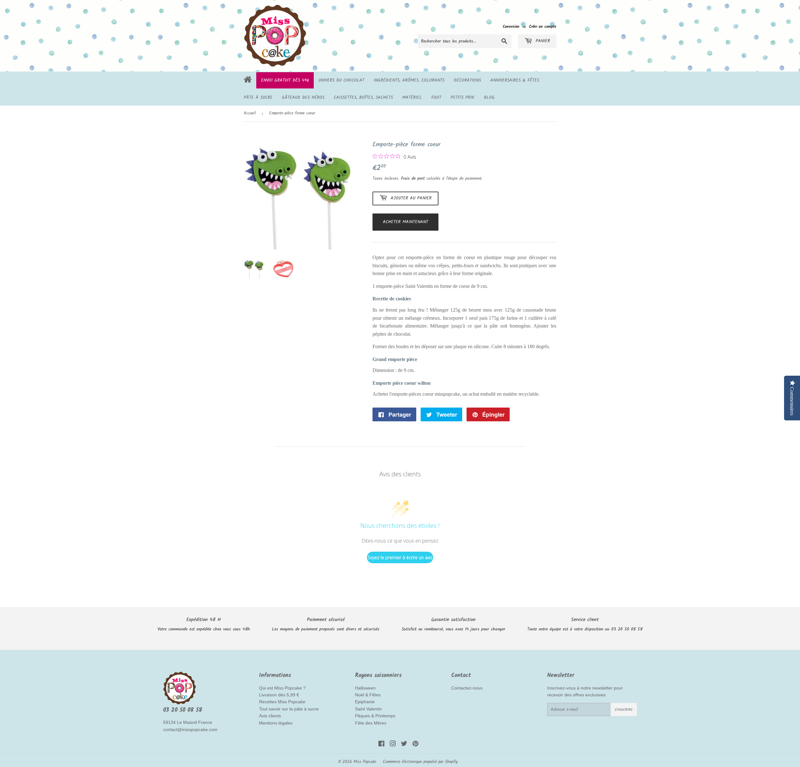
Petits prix (462, 97)
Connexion (511, 27)
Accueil (250, 113)
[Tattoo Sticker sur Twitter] (404, 744)
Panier (542, 41)
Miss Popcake (364, 762)
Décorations (467, 80)
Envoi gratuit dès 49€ (285, 80)
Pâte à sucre (258, 97)
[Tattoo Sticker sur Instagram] (393, 744)
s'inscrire (624, 710)
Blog (489, 97)
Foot (436, 97)
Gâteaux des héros (303, 97)
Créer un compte (542, 27)
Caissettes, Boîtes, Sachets (363, 97)
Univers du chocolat (341, 80)
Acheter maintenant (405, 221)
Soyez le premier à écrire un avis (400, 557)
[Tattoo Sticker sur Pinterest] (415, 744)
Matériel (412, 97)
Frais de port (413, 178)
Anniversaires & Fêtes (514, 80)
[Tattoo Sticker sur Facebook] (381, 744)
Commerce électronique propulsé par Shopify (420, 762)
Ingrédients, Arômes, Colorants (409, 80)
